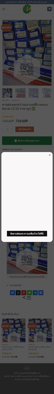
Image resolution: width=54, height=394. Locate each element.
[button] (49, 155)
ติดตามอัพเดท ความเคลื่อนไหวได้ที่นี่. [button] (27, 233)
